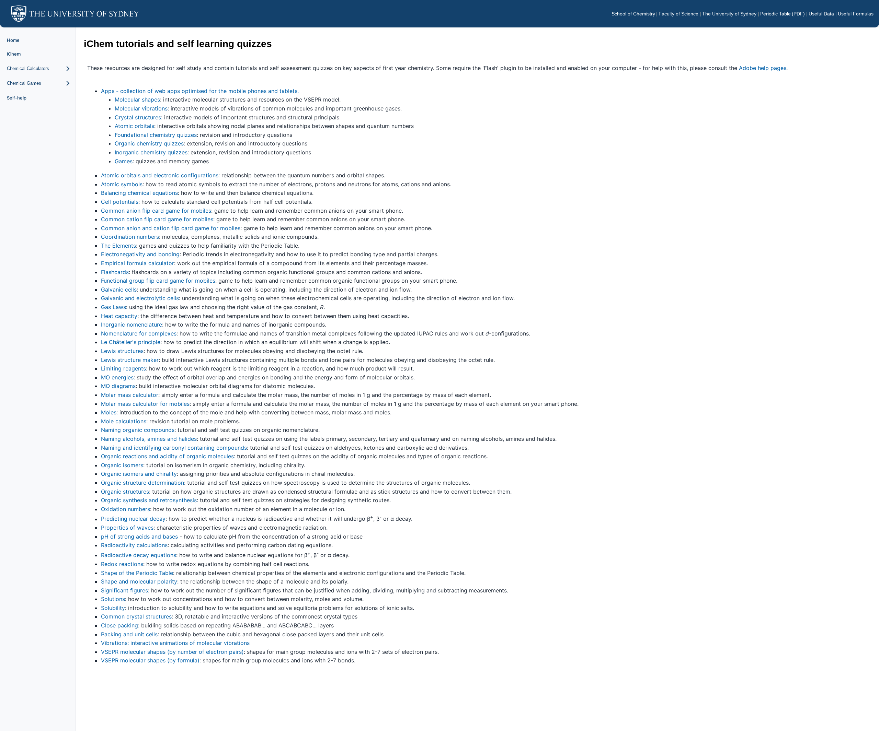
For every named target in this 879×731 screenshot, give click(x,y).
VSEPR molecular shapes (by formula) (150, 660)
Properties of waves (127, 527)
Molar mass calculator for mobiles (145, 403)
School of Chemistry (633, 13)
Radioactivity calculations (134, 545)
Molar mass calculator (129, 394)
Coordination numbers (130, 236)
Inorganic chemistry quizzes (151, 152)
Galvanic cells (119, 289)
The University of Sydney (729, 13)
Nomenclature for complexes (138, 333)
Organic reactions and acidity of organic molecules (167, 456)
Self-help (16, 98)
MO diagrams (118, 385)
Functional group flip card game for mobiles (158, 280)
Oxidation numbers (125, 509)
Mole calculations (123, 421)
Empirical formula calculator (137, 263)
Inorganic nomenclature (131, 324)
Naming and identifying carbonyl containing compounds (174, 447)
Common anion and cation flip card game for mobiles (170, 228)
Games (124, 161)
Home (13, 40)
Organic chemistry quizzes (149, 143)
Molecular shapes (137, 99)
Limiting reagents (123, 368)
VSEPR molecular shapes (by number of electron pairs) (172, 651)
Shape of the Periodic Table (137, 572)
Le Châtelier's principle (130, 342)
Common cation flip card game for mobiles (157, 219)
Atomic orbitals (134, 125)
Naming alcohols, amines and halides (149, 438)
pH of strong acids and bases (139, 536)
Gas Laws (113, 307)
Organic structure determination (142, 482)
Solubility (113, 607)
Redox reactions (122, 564)
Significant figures (124, 590)
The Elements (118, 245)
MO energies (117, 377)
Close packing (119, 625)
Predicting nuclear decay (133, 519)
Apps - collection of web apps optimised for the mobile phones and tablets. (200, 90)
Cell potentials (119, 201)
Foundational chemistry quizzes (156, 134)
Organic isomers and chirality (139, 473)
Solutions (113, 599)
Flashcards (115, 272)
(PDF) (798, 13)
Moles (108, 412)
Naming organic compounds (137, 429)
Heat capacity (119, 316)
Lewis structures (122, 350)
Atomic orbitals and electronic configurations (159, 175)
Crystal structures (138, 117)
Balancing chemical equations (139, 192)
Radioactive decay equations (138, 555)
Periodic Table (775, 13)
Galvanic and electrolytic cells (140, 298)
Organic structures (125, 491)
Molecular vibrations (141, 108)
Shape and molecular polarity (139, 581)
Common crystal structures (136, 616)
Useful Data (821, 13)
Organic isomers (122, 465)
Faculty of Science (678, 13)
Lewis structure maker (130, 359)
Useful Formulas (856, 13)
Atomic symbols (121, 184)
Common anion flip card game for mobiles (156, 210)
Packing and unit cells (129, 634)
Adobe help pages (762, 67)
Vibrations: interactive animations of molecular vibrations (175, 642)
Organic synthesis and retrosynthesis (149, 500)
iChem (14, 54)
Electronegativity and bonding (140, 254)
